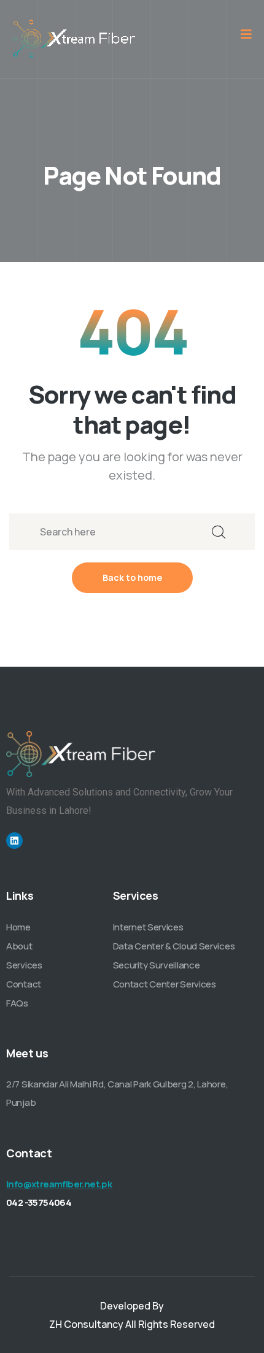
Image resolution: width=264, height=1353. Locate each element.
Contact (23, 984)
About (19, 946)
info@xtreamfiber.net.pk (59, 1184)
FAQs (17, 1003)
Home (18, 927)
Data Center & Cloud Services (174, 946)
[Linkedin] (14, 840)
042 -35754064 (38, 1202)
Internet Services (148, 927)
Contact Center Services (164, 984)
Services (24, 965)
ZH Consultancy (86, 1324)
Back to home (132, 577)
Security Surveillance (156, 965)
